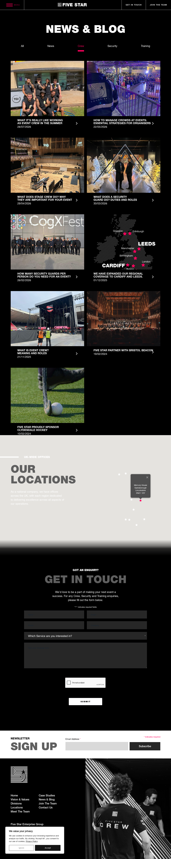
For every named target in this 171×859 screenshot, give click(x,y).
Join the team (158, 5)
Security (112, 46)
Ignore (21, 848)
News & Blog (47, 799)
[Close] (147, 477)
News (50, 46)
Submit (86, 701)
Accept (48, 848)
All (22, 46)
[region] (34, 840)
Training (145, 46)
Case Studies (47, 795)
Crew (81, 46)
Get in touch (134, 5)
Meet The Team (20, 811)
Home (14, 795)
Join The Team (48, 803)
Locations (17, 807)
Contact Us (46, 807)
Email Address (73, 739)
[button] (140, 500)
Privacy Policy (32, 841)
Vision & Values (20, 799)
